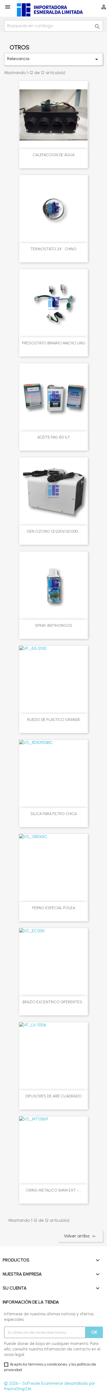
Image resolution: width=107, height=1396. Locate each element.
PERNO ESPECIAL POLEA (53, 908)
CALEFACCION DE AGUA (54, 155)
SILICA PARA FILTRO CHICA (53, 813)
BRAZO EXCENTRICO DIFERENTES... (53, 1002)
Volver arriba (80, 1236)
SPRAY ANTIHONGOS (53, 625)
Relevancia (53, 59)
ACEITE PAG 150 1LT (53, 437)
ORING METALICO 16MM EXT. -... (53, 1190)
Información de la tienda (31, 1302)
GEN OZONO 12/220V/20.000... (53, 531)
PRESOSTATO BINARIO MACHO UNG (53, 343)
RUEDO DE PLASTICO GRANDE (53, 719)
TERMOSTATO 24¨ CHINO (53, 249)
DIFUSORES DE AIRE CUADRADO (54, 1096)
